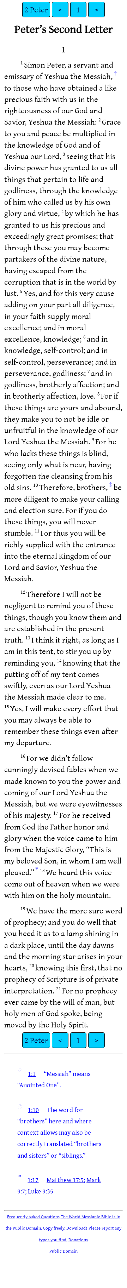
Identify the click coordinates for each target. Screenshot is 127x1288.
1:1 (32, 1073)
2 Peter (36, 9)
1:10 (33, 1110)
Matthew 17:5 (65, 1180)
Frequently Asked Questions (33, 1216)
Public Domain (63, 1250)
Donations (78, 1239)
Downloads (76, 1227)
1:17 (33, 1180)
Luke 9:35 (40, 1191)
